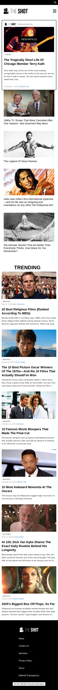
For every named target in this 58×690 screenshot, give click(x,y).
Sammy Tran (24, 87)
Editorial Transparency (29, 675)
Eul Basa (20, 424)
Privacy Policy (25, 660)
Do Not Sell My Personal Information (29, 684)
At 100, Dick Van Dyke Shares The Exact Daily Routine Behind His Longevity (26, 546)
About (21, 638)
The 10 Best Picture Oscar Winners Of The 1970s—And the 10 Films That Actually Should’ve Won (28, 371)
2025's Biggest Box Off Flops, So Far (28, 604)
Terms (21, 668)
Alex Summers (18, 304)
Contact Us (24, 646)
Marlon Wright (18, 599)
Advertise (23, 653)
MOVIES (6, 301)
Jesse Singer (20, 362)
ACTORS (7, 534)
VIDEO (8, 54)
